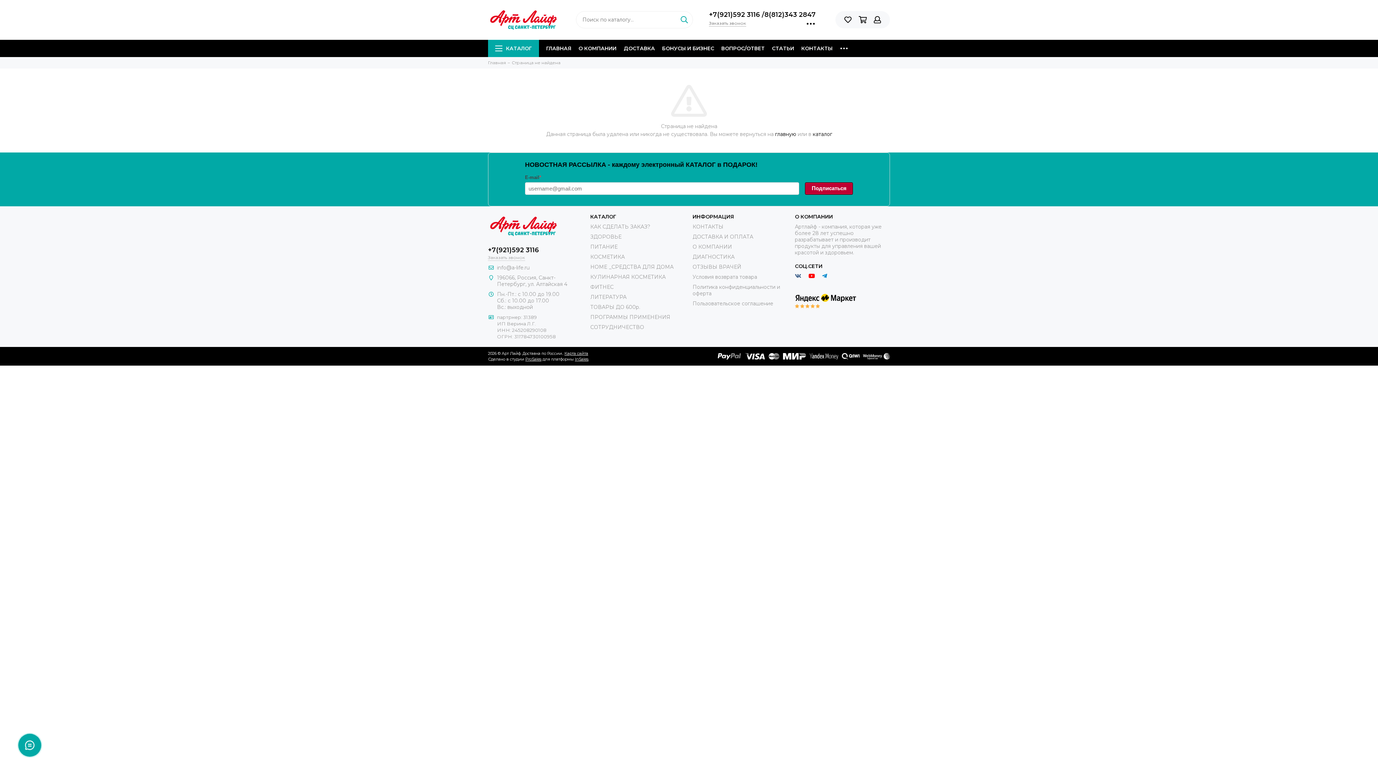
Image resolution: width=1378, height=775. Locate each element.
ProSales (533, 359)
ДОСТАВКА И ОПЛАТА (723, 237)
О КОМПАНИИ (712, 247)
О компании (597, 48)
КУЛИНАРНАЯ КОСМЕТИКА (628, 277)
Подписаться (829, 188)
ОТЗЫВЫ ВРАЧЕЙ (717, 267)
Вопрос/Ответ (743, 48)
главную (785, 134)
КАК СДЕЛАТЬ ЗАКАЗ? (620, 227)
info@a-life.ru (513, 267)
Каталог (519, 48)
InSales (582, 359)
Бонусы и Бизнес (688, 48)
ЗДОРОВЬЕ (606, 237)
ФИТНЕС (602, 287)
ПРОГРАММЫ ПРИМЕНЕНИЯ (630, 317)
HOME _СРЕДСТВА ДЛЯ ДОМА (632, 267)
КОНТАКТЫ (708, 227)
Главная (558, 48)
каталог (822, 134)
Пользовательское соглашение (733, 303)
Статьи (783, 48)
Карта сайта (576, 353)
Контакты (817, 48)
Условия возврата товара (725, 277)
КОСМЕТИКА (607, 257)
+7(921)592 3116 (735, 15)
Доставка (639, 48)
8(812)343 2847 (790, 15)
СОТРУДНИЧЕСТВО (617, 327)
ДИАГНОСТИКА (714, 257)
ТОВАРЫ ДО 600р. (615, 307)
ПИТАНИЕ (604, 247)
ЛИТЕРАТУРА (608, 297)
